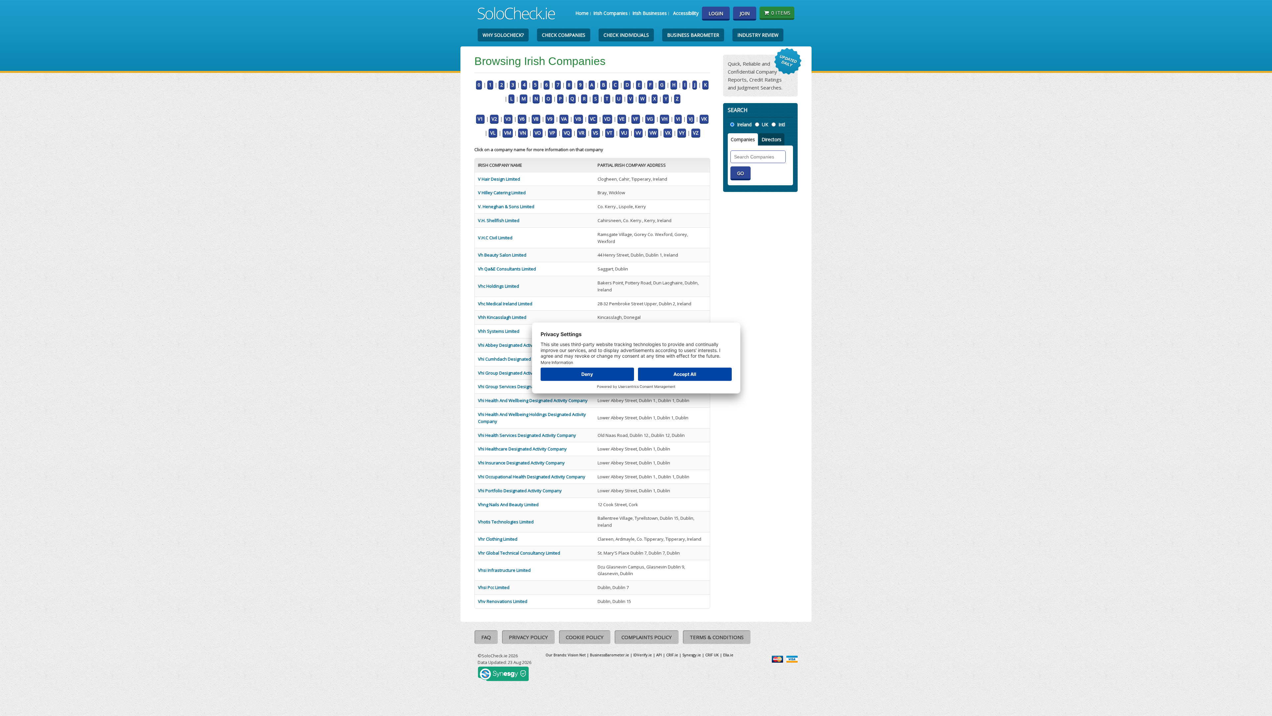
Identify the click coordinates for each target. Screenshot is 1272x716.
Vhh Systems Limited (498, 331)
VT (609, 133)
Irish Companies (610, 13)
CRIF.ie (672, 654)
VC (593, 119)
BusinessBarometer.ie (609, 654)
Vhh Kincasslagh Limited (502, 317)
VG (650, 119)
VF (635, 119)
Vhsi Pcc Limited (493, 587)
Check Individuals (626, 35)
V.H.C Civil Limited (495, 238)
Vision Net (577, 654)
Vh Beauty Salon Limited (502, 255)
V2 (494, 119)
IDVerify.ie (642, 654)
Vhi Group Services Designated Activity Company (527, 386)
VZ (696, 133)
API (659, 654)
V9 (550, 119)
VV (638, 133)
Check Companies (563, 35)
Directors (771, 139)
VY (681, 133)
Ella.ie (728, 654)
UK (765, 124)
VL (493, 133)
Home (582, 13)
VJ (691, 119)
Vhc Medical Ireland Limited (505, 304)
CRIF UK (712, 654)
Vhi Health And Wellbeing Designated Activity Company (533, 400)
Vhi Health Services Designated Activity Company (527, 435)
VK (704, 119)
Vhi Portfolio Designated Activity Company (520, 491)
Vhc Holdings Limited (498, 286)
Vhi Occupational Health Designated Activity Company (531, 477)
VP (552, 133)
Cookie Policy (585, 637)
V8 (536, 119)
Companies (743, 139)
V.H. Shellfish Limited (498, 220)
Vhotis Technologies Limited (506, 522)
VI (678, 119)
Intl (781, 124)
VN (523, 133)
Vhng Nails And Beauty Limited (508, 504)
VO (538, 133)
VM (507, 133)
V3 (508, 119)
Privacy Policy (528, 637)
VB (578, 119)
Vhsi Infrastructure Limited (504, 570)
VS (595, 133)
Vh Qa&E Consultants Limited (507, 269)
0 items (780, 12)
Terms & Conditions (717, 637)
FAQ (486, 637)
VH (664, 119)
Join (745, 13)
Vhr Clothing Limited (497, 539)
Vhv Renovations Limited (502, 601)
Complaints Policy (646, 637)
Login (716, 13)
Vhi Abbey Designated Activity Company (517, 345)
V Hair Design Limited (499, 179)
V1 (480, 119)
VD (607, 119)
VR (581, 133)
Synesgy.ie (691, 654)
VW (653, 133)
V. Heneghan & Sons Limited (506, 206)
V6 (522, 119)
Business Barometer (693, 35)
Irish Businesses (649, 13)
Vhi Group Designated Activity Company (517, 373)
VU (624, 133)
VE (621, 119)
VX (667, 133)
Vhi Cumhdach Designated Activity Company (522, 359)
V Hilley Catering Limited (502, 193)
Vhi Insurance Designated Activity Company (521, 463)
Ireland (744, 124)
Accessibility (686, 13)
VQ (567, 133)
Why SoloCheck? (503, 35)
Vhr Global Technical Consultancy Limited (519, 553)
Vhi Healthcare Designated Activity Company (522, 449)
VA (564, 119)
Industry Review (757, 35)
